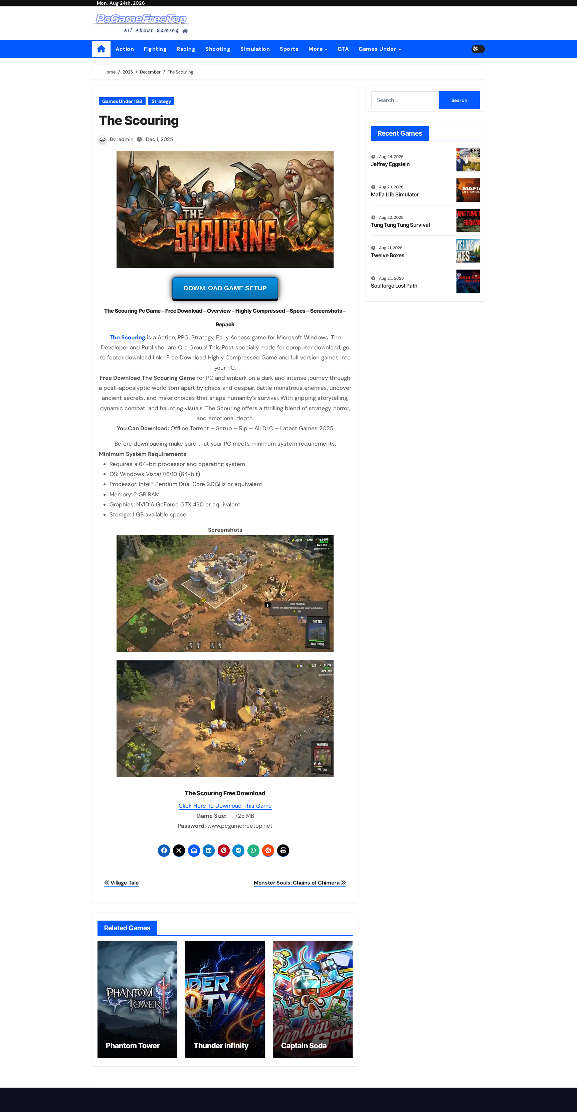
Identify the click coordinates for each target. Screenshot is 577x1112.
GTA (343, 48)
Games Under (378, 48)
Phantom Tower (133, 1045)
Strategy (161, 101)
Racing (186, 48)
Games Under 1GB (122, 101)
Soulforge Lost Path (394, 285)
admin (126, 139)
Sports (289, 48)
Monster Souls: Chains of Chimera (297, 882)
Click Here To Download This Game (225, 805)
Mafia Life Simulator (395, 194)
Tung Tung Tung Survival (400, 224)
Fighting (155, 48)
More (317, 48)
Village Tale (124, 882)
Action (125, 48)
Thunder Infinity (221, 1045)
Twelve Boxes (387, 255)
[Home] (101, 49)
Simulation (255, 48)
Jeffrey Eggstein (390, 164)
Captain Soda (304, 1045)
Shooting (217, 48)
